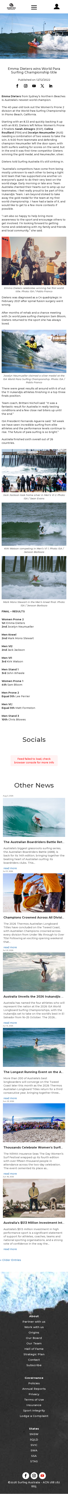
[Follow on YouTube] (34, 86)
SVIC (34, 1445)
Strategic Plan (34, 1354)
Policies (34, 1383)
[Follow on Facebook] (17, 86)
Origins (34, 1332)
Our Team (34, 1343)
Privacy (34, 1394)
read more (10, 868)
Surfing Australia (28, 1482)
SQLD (34, 1439)
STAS (34, 1461)
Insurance (34, 1405)
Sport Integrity (34, 1410)
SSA (34, 1456)
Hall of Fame (34, 1349)
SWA (34, 1450)
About (34, 1316)
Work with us (34, 1327)
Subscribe (34, 1365)
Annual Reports (34, 1388)
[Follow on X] (42, 86)
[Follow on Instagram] (25, 86)
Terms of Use (34, 1399)
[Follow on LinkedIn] (50, 86)
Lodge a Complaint (34, 1416)
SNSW (34, 1434)
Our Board (34, 1338)
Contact (34, 1359)
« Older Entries (10, 1260)
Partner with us (34, 1321)
